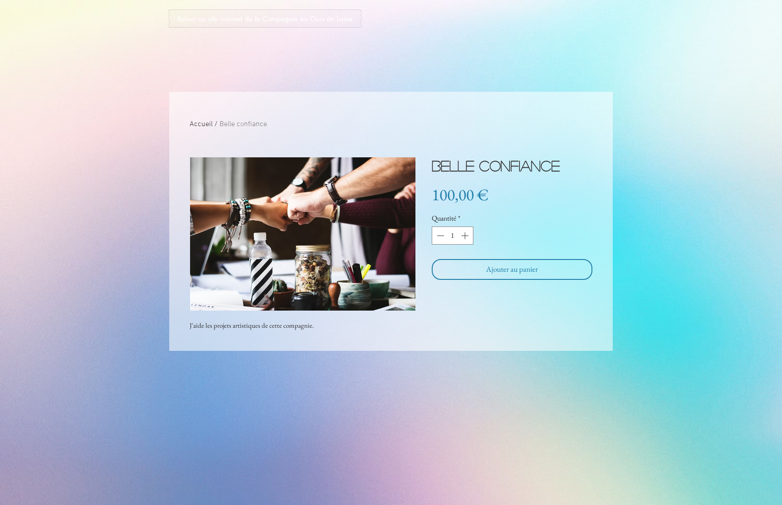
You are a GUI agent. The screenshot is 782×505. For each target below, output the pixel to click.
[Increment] (465, 235)
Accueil (201, 124)
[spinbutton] (452, 235)
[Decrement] (439, 235)
